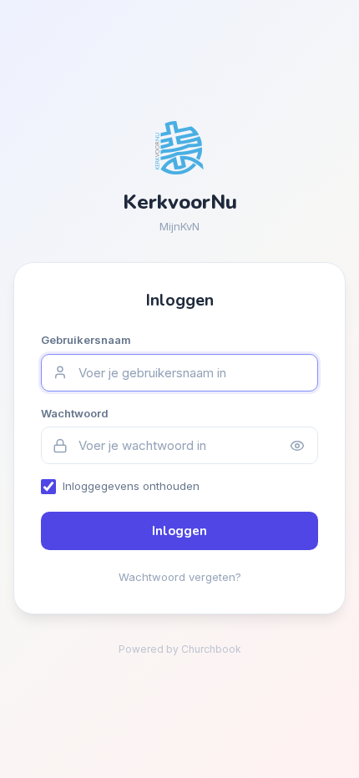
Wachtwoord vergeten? (180, 577)
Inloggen (179, 531)
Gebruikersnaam (86, 339)
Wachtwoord (75, 413)
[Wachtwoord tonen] (297, 446)
